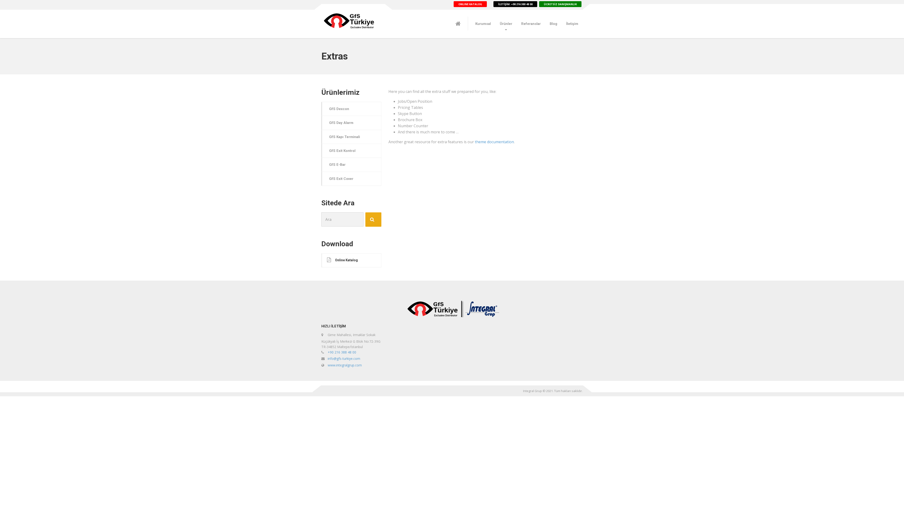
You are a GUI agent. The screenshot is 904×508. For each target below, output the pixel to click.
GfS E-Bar (337, 165)
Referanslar (531, 24)
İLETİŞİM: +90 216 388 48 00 (515, 4)
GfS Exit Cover (341, 179)
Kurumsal (483, 24)
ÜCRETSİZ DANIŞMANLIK (560, 4)
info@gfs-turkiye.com (344, 358)
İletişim (572, 24)
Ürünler (506, 24)
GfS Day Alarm (341, 123)
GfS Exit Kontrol (342, 151)
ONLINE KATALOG (470, 4)
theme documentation (494, 141)
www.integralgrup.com (345, 365)
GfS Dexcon (339, 109)
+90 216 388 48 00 (342, 352)
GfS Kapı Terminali (344, 137)
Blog (553, 24)
